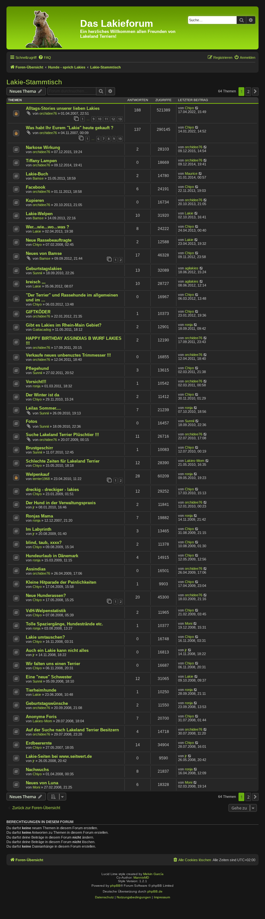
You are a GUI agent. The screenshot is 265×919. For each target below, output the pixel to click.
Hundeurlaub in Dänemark (52, 555)
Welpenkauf (37, 474)
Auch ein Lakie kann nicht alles (57, 650)
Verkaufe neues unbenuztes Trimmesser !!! (68, 355)
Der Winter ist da (42, 394)
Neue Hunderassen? (46, 595)
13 (120, 119)
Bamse (38, 178)
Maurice (191, 173)
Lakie (189, 213)
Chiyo (189, 108)
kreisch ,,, (36, 281)
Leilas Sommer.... (43, 408)
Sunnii (37, 273)
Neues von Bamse (44, 253)
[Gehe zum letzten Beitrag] (197, 108)
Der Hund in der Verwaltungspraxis (61, 502)
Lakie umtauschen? (45, 637)
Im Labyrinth (38, 529)
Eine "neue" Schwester (49, 676)
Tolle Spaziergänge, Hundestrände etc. (64, 623)
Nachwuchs (37, 769)
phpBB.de (155, 891)
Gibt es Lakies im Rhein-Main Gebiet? (63, 325)
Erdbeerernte (39, 743)
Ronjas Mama (39, 516)
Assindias (36, 569)
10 (99, 119)
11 (106, 119)
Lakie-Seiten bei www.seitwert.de (59, 756)
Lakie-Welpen (39, 213)
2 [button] (248, 91)
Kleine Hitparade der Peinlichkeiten (61, 582)
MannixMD (141, 877)
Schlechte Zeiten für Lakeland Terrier (63, 461)
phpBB (115, 885)
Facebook (35, 187)
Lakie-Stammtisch (34, 82)
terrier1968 (41, 479)
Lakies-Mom (194, 461)
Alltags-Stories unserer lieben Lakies (63, 108)
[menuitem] (44, 57)
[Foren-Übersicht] (44, 27)
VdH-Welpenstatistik (46, 610)
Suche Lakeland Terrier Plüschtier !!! (62, 434)
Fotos (31, 421)
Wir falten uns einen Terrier (53, 663)
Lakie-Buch (37, 174)
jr (34, 507)
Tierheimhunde (41, 690)
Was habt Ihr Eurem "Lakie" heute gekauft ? (69, 127)
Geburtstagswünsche (47, 703)
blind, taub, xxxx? (44, 542)
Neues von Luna (42, 782)
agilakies (191, 268)
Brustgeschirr (39, 447)
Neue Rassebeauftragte (48, 240)
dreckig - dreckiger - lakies (52, 489)
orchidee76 (48, 113)
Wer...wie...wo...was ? (47, 227)
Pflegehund (37, 368)
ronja (189, 325)
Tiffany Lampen (41, 160)
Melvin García (153, 874)
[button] (255, 91)
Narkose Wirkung (43, 147)
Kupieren (35, 200)
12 (113, 119)
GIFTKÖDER (38, 311)
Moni (188, 623)
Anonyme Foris (41, 716)
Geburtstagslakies (44, 268)
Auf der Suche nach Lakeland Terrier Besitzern (72, 729)
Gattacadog (42, 329)
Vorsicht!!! (36, 381)
